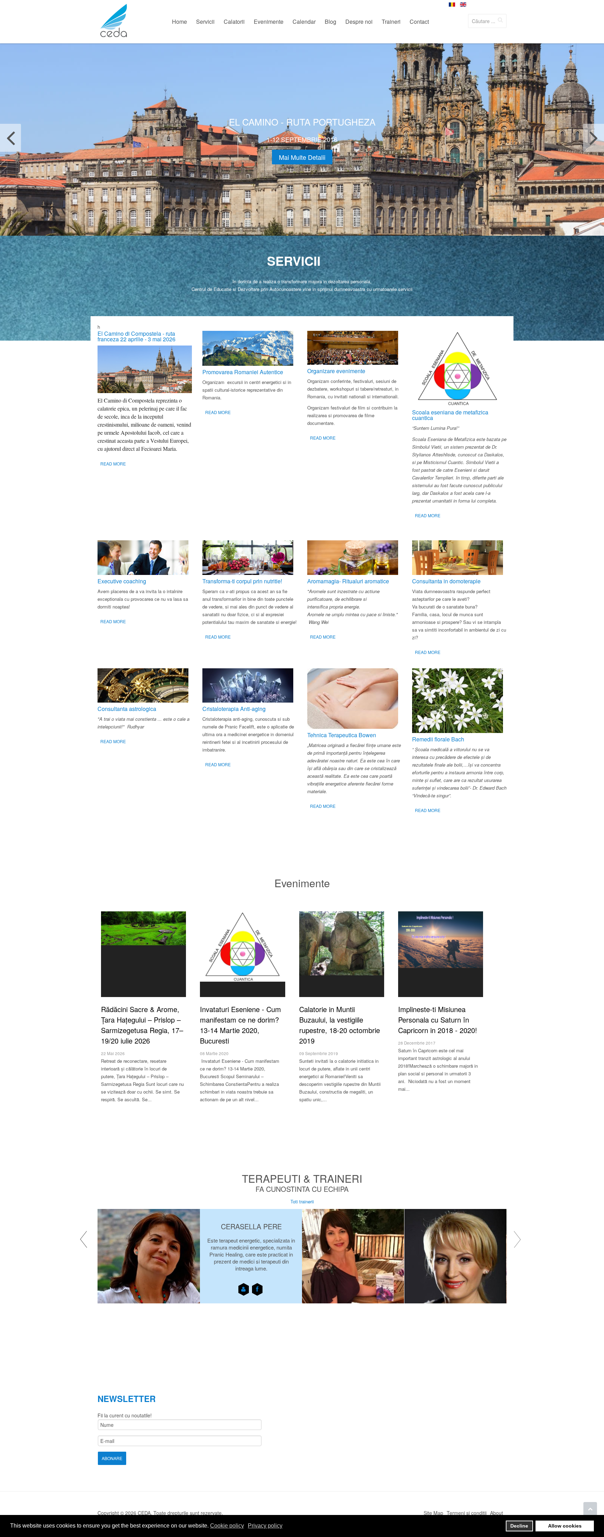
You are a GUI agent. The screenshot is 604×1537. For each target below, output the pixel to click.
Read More (113, 464)
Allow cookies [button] (565, 1526)
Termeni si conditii (467, 1512)
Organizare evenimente (336, 371)
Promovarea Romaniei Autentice (242, 372)
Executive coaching (122, 581)
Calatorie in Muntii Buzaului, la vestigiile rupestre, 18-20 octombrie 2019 (339, 1025)
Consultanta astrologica (127, 709)
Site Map (433, 1512)
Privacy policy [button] (265, 1526)
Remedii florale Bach (438, 739)
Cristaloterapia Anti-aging (234, 709)
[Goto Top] (590, 1509)
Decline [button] (519, 1526)
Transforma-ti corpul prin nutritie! (242, 581)
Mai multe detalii (302, 157)
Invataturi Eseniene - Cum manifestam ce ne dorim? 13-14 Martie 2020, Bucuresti (240, 1025)
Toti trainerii (302, 1201)
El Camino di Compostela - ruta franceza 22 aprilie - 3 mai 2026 (136, 336)
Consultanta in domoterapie (446, 581)
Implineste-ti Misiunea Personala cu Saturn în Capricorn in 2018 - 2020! (437, 1019)
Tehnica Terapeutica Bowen (341, 735)
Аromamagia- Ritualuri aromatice (348, 581)
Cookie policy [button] (227, 1526)
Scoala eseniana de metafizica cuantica (450, 415)
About (496, 1512)
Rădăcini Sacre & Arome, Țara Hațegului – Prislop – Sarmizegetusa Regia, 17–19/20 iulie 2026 (142, 1025)
